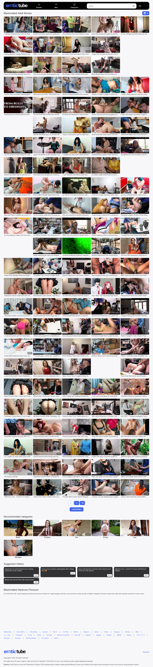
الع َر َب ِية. (7, 635)
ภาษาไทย (65, 632)
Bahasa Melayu (31, 638)
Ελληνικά (7, 638)
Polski (39, 635)
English (109, 635)
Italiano (129, 635)
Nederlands (7, 632)
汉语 (136, 632)
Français (117, 632)
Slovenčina (33, 632)
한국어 (76, 632)
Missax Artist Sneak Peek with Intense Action (19, 580)
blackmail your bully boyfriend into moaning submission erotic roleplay (19, 569)
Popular (39, 7)
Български (45, 638)
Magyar (98, 635)
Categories (74, 7)
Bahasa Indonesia (63, 635)
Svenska (18, 638)
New (56, 7)
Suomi (96, 632)
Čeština (127, 632)
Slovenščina (21, 632)
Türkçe (106, 632)
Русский (77, 635)
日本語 (119, 635)
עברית (30, 635)
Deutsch (86, 632)
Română (49, 635)
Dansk (56, 638)
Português (19, 635)
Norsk (55, 632)
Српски (45, 632)
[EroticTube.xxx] (17, 6)
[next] (82, 503)
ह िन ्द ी (140, 635)
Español (88, 635)
